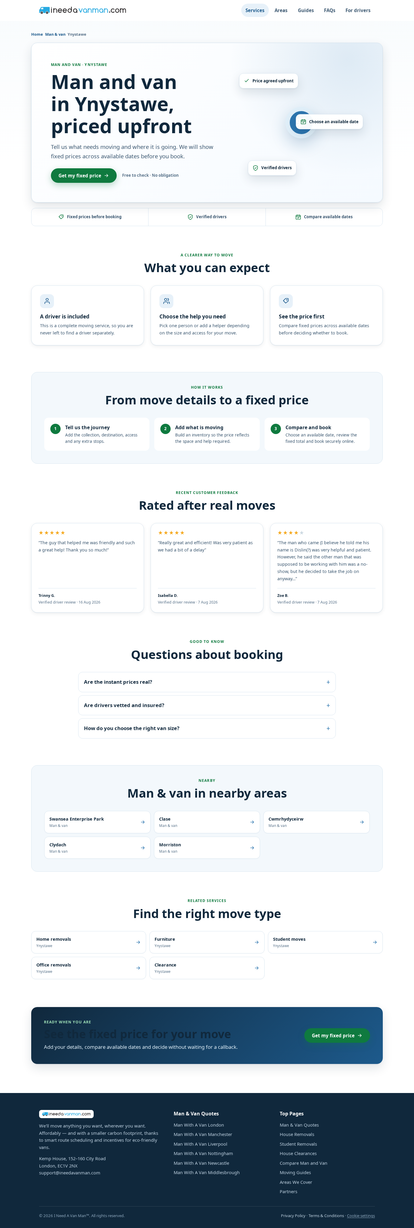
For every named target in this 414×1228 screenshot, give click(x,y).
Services (255, 10)
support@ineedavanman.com (69, 1173)
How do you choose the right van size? (207, 728)
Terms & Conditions (326, 1215)
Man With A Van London (199, 1125)
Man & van (55, 34)
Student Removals (298, 1144)
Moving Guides (295, 1172)
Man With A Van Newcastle (201, 1163)
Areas (281, 10)
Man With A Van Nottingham (203, 1153)
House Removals (297, 1134)
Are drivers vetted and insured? (207, 705)
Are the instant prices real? (207, 681)
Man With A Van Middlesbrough (207, 1172)
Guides (306, 10)
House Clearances (298, 1153)
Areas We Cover (296, 1182)
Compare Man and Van (303, 1163)
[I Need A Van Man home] (82, 10)
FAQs (330, 10)
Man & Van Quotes (299, 1125)
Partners (288, 1191)
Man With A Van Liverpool (200, 1144)
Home (37, 34)
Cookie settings (361, 1215)
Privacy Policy (293, 1215)
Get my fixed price (79, 176)
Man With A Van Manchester (203, 1134)
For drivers (358, 10)
